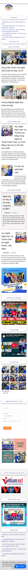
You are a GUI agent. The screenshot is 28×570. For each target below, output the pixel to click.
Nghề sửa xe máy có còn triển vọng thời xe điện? (7, 202)
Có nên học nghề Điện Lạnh (19, 169)
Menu (14, 1)
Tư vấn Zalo (21, 566)
